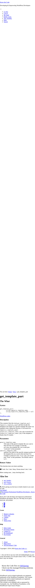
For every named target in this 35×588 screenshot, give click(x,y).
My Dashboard (8, 533)
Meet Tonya (7, 543)
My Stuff (6, 15)
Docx (5, 519)
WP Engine (24, 566)
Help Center (7, 528)
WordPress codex (5, 416)
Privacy (33, 551)
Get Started (3, 490)
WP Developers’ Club (10, 545)
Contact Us (7, 531)
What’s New (7, 520)
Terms (26, 551)
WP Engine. (10, 570)
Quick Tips (7, 515)
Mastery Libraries (9, 514)
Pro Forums (7, 534)
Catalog (6, 517)
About (5, 542)
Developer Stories (9, 529)
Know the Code (4, 2)
